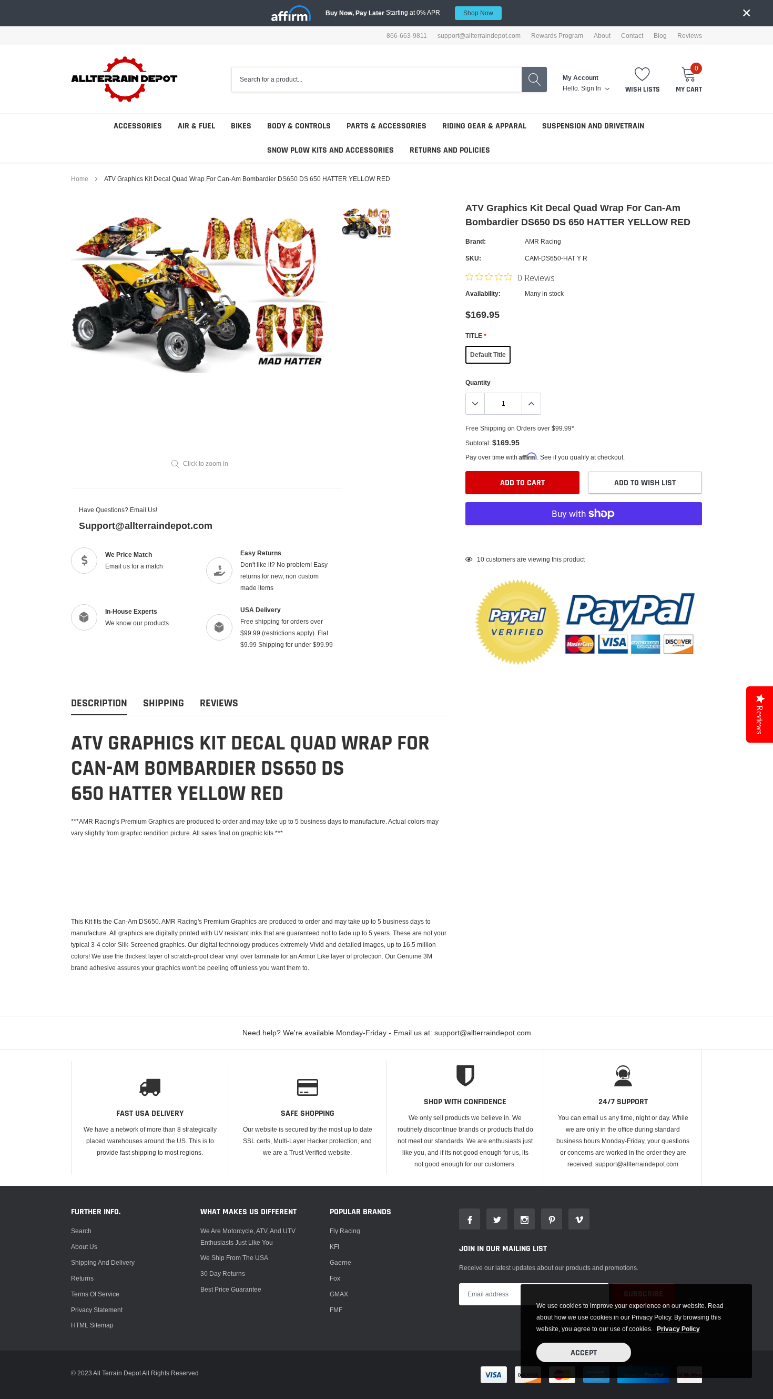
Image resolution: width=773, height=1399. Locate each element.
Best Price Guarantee (230, 1289)
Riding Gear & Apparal (484, 126)
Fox (335, 1278)
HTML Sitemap (92, 1325)
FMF (336, 1310)
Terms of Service (95, 1294)
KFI (334, 1247)
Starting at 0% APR (409, 12)
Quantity (478, 382)
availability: (483, 293)
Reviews (689, 36)
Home (79, 179)
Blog (660, 36)
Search (81, 1231)
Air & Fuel (196, 126)
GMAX (339, 1294)
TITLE (475, 335)
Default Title (488, 354)
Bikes (241, 126)
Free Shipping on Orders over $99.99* (519, 428)
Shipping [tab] (163, 703)
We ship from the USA (234, 1258)
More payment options (583, 539)
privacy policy (678, 1329)
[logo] (125, 79)
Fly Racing (345, 1231)
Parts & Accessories (386, 126)
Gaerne (340, 1262)
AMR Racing (543, 241)
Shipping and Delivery (103, 1262)
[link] (367, 222)
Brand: (475, 241)
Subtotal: (478, 443)
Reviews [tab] (219, 703)
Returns (82, 1278)
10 (480, 559)
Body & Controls (299, 126)
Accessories (138, 126)
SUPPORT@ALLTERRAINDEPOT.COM (479, 36)
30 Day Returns (222, 1273)
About (602, 36)
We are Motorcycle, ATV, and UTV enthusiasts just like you (248, 1236)
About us (84, 1247)
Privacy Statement (97, 1310)
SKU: (473, 258)
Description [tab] (99, 703)
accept (584, 1352)
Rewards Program (557, 36)
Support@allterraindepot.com (145, 525)
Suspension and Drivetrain (593, 126)
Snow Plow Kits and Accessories (330, 150)
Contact (632, 36)
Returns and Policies (450, 150)
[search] (534, 79)
